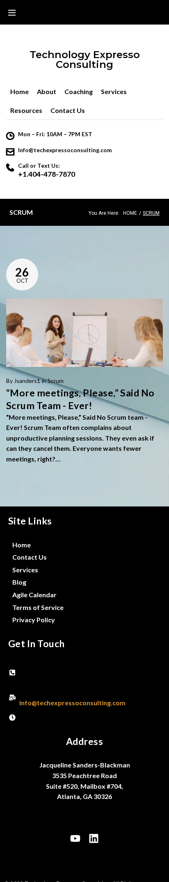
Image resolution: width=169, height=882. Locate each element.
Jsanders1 (27, 380)
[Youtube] (75, 838)
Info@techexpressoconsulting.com (65, 149)
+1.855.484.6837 (44, 678)
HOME (130, 213)
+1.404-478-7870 (46, 174)
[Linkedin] (94, 838)
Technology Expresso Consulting (85, 59)
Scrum (56, 380)
